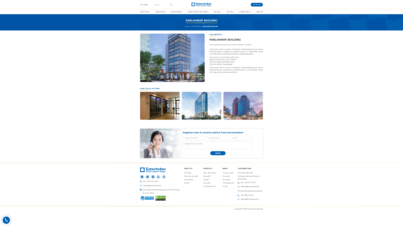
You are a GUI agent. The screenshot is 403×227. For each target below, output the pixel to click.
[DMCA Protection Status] (160, 198)
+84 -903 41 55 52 (247, 195)
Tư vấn (225, 186)
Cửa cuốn (206, 183)
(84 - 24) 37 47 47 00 (150, 181)
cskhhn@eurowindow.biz (250, 186)
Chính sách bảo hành (245, 173)
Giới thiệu (187, 173)
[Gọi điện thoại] (6, 220)
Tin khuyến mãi (228, 183)
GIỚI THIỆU (145, 12)
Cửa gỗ (206, 180)
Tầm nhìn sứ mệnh (191, 176)
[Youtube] (153, 177)
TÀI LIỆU (217, 12)
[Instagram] (147, 177)
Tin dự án (226, 176)
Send (217, 153)
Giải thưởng (188, 180)
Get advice (257, 4)
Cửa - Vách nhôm (209, 173)
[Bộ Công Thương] (147, 198)
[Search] (171, 4)
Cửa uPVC (207, 176)
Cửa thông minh (209, 186)
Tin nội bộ (226, 180)
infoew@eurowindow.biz (152, 186)
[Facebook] (142, 177)
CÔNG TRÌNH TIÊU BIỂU (198, 12)
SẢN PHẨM (160, 12)
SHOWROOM (176, 12)
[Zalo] (158, 177)
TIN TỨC (229, 12)
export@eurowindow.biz (249, 199)
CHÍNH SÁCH (244, 12)
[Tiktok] (164, 177)
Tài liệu (186, 183)
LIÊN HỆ (259, 12)
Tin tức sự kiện (228, 173)
